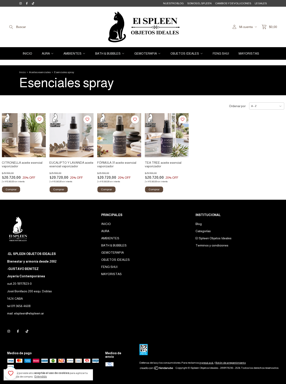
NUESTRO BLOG (173, 3)
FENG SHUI (221, 53)
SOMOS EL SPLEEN (199, 3)
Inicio (22, 72)
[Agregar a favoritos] (40, 119)
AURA (46, 53)
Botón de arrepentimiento (230, 362)
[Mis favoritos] (10, 373)
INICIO (27, 53)
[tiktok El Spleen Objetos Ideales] (33, 3)
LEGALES (261, 3)
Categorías (203, 231)
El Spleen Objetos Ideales (213, 238)
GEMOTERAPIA (145, 53)
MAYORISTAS (249, 53)
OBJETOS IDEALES (184, 53)
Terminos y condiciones (212, 245)
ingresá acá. (206, 362)
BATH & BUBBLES (108, 53)
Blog (199, 224)
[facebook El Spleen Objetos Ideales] (26, 3)
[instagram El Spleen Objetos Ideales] (20, 3)
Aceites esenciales (40, 72)
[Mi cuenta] (234, 27)
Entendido (40, 376)
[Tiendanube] (156, 369)
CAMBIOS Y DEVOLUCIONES (233, 3)
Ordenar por (237, 106)
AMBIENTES (72, 53)
